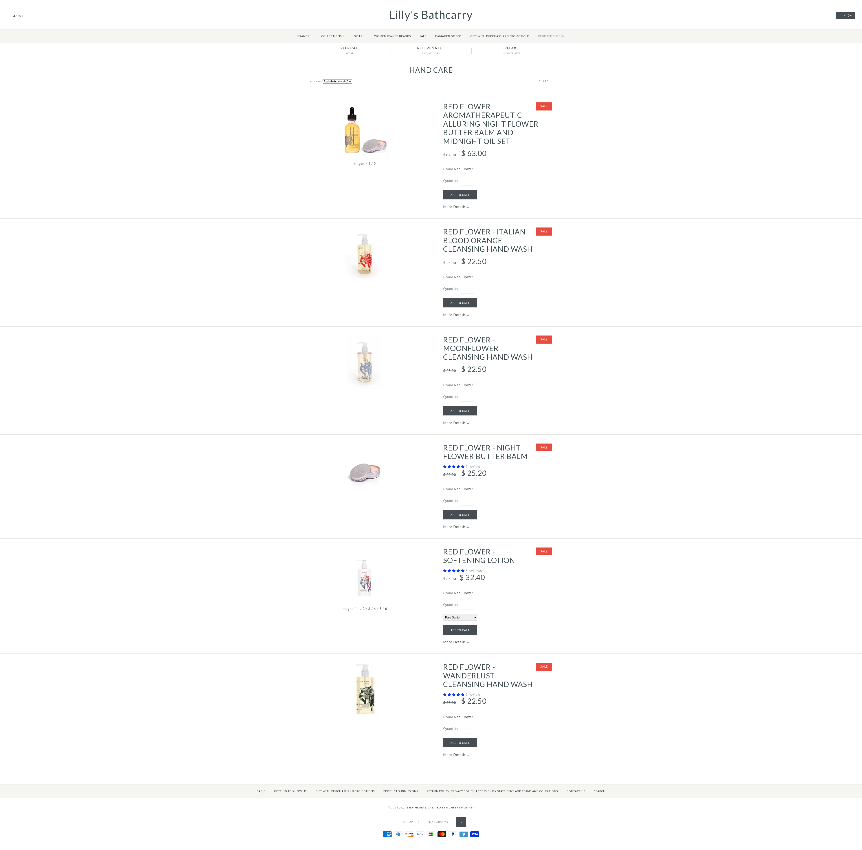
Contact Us (576, 791)
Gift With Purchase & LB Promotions (500, 36)
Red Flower (463, 169)
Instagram (826, 15)
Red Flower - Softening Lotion (479, 556)
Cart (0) (846, 15)
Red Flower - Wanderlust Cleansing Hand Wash (488, 675)
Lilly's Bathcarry (412, 807)
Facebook (815, 15)
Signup (407, 822)
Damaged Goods (448, 36)
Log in (559, 36)
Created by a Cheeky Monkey (451, 807)
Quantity (450, 181)
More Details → (456, 207)
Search (599, 791)
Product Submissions (400, 791)
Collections (333, 36)
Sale (423, 36)
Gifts (359, 36)
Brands (304, 36)
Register (545, 36)
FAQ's (261, 791)
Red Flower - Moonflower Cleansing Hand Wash (488, 348)
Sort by (316, 81)
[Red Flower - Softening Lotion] (364, 550)
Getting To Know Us (290, 791)
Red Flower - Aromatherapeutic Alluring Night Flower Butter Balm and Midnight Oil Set (491, 124)
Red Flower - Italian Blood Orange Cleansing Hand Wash (488, 240)
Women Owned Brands (392, 36)
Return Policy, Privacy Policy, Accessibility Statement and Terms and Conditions (492, 791)
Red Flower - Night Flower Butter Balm (485, 452)
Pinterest (820, 15)
